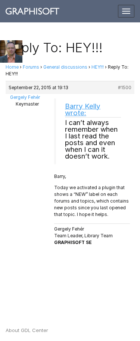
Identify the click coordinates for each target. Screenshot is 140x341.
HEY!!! (97, 67)
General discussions (65, 67)
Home (12, 67)
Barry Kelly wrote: (82, 109)
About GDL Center (27, 330)
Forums (31, 67)
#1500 (124, 87)
